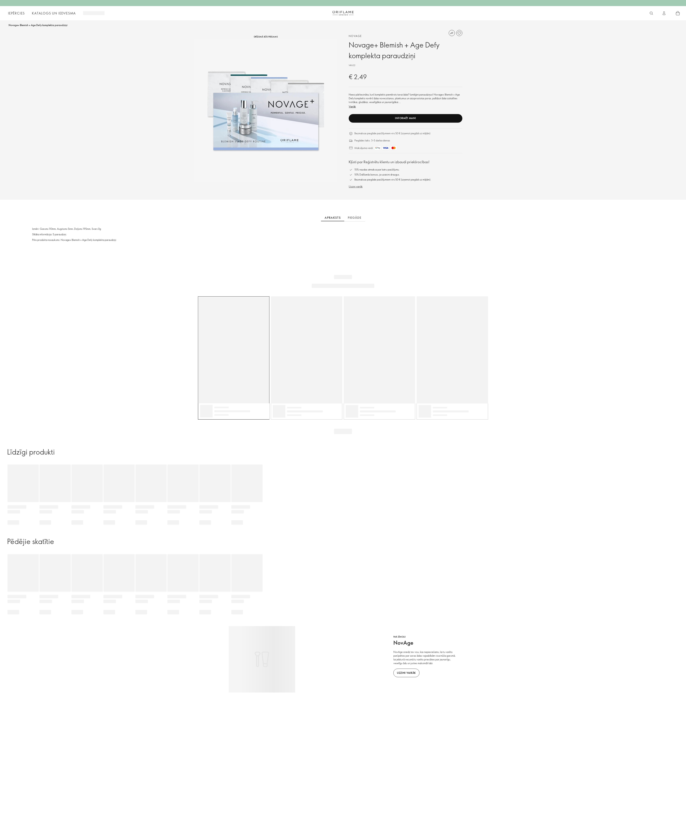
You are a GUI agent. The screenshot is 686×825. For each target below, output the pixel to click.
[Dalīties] (452, 33)
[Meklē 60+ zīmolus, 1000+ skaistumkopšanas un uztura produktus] (651, 13)
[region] (265, 110)
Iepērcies (16, 13)
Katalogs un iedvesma (54, 13)
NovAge (355, 36)
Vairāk (352, 106)
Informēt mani (405, 118)
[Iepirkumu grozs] (678, 13)
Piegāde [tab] (354, 218)
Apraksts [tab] (333, 218)
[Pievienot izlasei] (459, 33)
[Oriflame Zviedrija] (343, 13)
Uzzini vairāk (356, 186)
